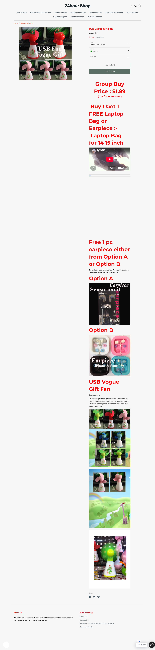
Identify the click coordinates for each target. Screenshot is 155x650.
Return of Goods (86, 627)
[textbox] (109, 50)
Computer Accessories (114, 12)
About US (83, 617)
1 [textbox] (90, 58)
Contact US (84, 620)
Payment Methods (94, 17)
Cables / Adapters (60, 17)
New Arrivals (22, 12)
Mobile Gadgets (61, 12)
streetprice (93, 33)
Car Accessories (95, 12)
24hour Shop (77, 5)
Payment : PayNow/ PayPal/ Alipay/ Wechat (97, 623)
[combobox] (109, 43)
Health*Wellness (77, 17)
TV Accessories (132, 12)
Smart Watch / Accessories (41, 12)
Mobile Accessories (78, 12)
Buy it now (110, 71)
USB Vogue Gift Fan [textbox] (98, 44)
